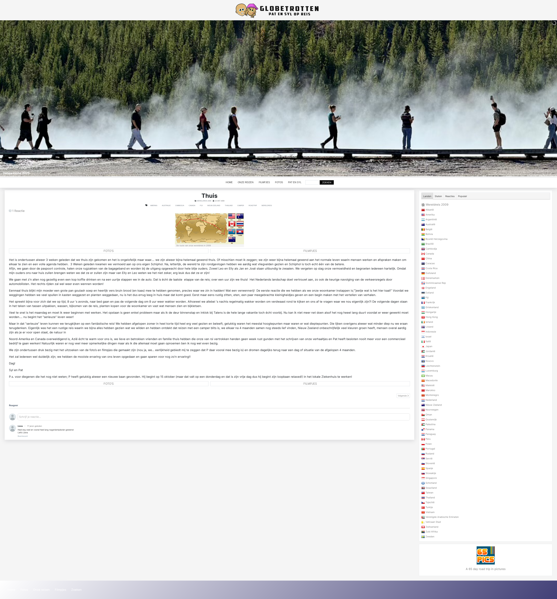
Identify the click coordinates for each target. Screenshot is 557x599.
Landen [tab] (427, 196)
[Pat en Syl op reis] (278, 10)
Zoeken (326, 182)
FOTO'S (109, 251)
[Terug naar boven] (552, 594)
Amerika (153, 205)
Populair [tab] (462, 196)
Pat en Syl (294, 182)
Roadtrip (253, 205)
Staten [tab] (438, 196)
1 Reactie (18, 211)
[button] (548, 98)
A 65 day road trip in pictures (486, 569)
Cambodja (179, 205)
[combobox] (312, 182)
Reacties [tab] (450, 196)
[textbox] (214, 418)
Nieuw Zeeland (213, 205)
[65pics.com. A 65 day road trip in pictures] (485, 555)
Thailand (229, 205)
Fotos (279, 182)
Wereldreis (267, 205)
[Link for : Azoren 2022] (278, 98)
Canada (192, 205)
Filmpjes (264, 182)
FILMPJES (310, 251)
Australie (166, 205)
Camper (240, 205)
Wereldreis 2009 (204, 201)
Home (229, 182)
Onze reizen (246, 182)
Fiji (201, 205)
